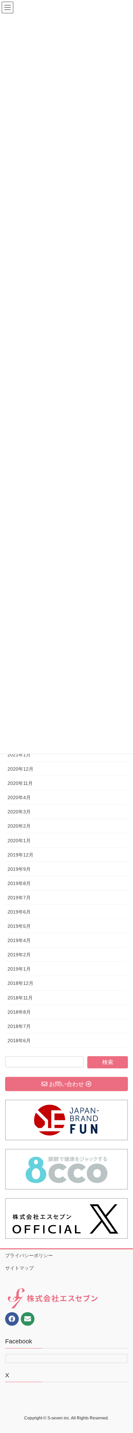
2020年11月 (20, 783)
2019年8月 (19, 883)
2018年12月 (20, 983)
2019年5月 (19, 926)
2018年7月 (19, 1026)
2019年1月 (19, 969)
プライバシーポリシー (29, 1255)
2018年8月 (19, 1012)
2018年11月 (20, 997)
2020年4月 (19, 797)
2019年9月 (19, 869)
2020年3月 (19, 811)
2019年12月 (20, 855)
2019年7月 (19, 897)
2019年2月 (19, 954)
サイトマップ (19, 1268)
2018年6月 (19, 1040)
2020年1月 (19, 840)
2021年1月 (19, 754)
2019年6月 (19, 912)
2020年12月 (20, 769)
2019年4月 (19, 940)
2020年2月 (19, 826)
